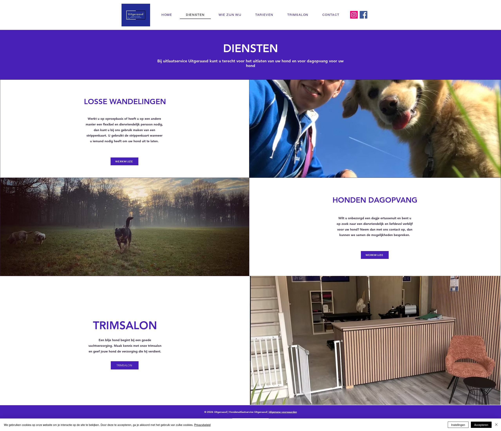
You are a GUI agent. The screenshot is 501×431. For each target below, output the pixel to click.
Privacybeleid (202, 425)
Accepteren (481, 425)
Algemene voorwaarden (283, 411)
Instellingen (458, 425)
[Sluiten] (496, 425)
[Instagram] (354, 15)
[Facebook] (363, 15)
